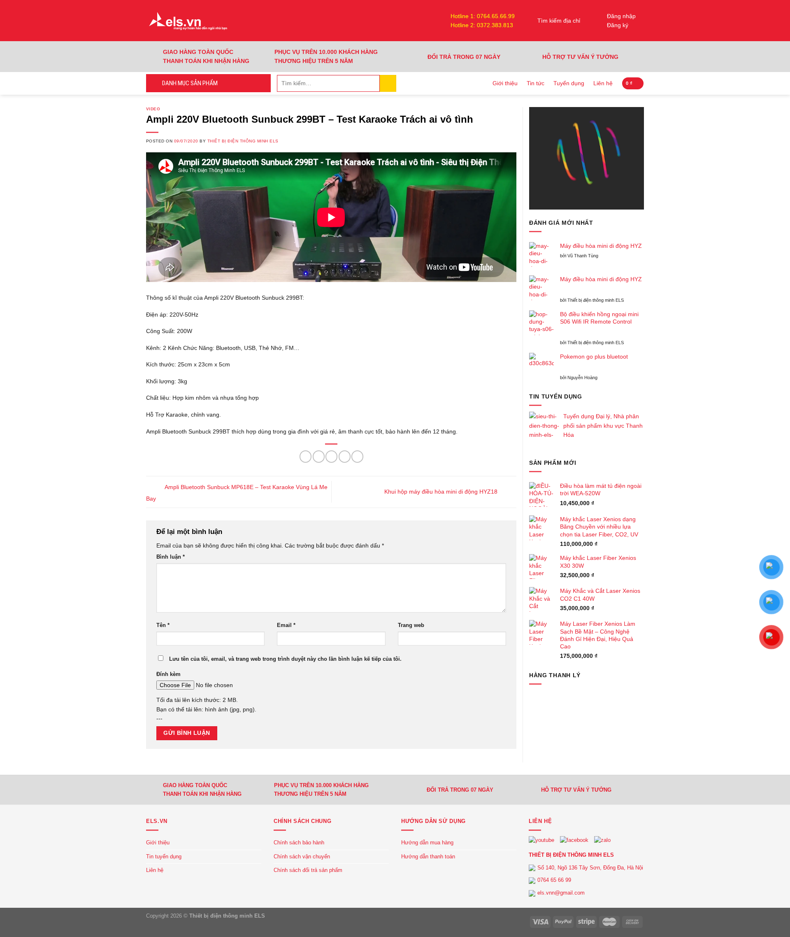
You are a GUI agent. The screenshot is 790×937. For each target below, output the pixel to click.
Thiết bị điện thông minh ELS (243, 141)
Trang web (411, 625)
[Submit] (388, 83)
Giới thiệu (505, 83)
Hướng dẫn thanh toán (428, 856)
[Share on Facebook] (305, 456)
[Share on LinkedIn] (357, 456)
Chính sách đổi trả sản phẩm (308, 870)
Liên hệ (603, 83)
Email (286, 625)
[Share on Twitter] (319, 456)
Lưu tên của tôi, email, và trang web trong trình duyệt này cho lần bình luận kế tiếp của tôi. (285, 659)
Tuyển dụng (568, 83)
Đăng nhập (621, 16)
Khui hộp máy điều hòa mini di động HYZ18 (441, 491)
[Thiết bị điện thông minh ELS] (187, 20)
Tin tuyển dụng (163, 856)
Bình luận (170, 557)
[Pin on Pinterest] (345, 456)
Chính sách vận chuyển (302, 856)
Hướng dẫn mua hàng (427, 842)
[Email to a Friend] (331, 456)
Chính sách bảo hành (299, 842)
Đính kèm (168, 674)
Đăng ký (617, 25)
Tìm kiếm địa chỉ (558, 20)
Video (153, 109)
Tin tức (535, 83)
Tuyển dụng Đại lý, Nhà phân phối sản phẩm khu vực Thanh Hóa (603, 425)
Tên (163, 625)
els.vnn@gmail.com (561, 893)
